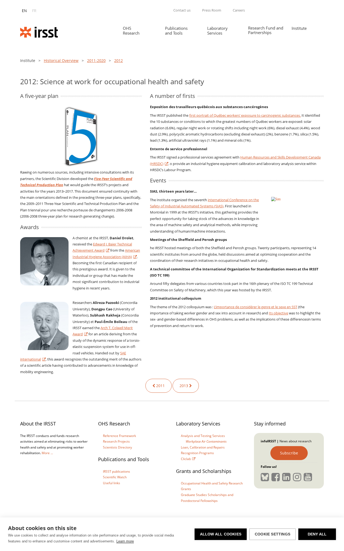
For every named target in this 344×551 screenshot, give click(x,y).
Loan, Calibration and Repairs (203, 447)
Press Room (211, 10)
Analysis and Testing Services (203, 436)
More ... (47, 453)
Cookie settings (272, 534)
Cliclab (186, 459)
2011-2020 (96, 60)
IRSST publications (116, 471)
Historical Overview (61, 60)
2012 (118, 60)
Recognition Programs (197, 453)
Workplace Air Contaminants (206, 441)
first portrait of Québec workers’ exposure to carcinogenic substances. (245, 115)
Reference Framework (119, 436)
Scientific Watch (115, 477)
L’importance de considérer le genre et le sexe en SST (255, 306)
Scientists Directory (117, 447)
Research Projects (116, 441)
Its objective (278, 313)
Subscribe (289, 453)
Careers (239, 10)
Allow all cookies (220, 534)
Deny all (317, 534)
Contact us (182, 10)
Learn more (125, 541)
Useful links (111, 483)
